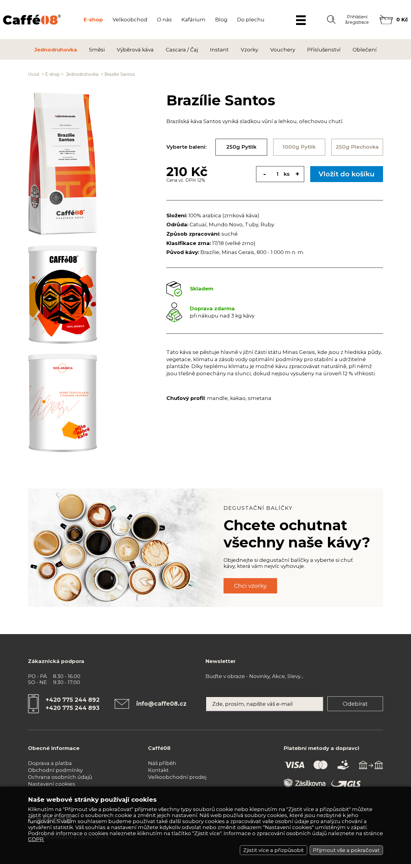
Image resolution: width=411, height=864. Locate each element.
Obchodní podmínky (55, 770)
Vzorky (249, 50)
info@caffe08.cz (161, 703)
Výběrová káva (135, 50)
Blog (221, 20)
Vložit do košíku (347, 174)
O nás (164, 20)
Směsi (97, 50)
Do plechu (250, 20)
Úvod (33, 74)
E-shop (93, 20)
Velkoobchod (130, 20)
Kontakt (158, 770)
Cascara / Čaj (182, 50)
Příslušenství (324, 50)
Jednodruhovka (55, 50)
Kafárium (193, 20)
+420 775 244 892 (72, 699)
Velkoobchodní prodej (177, 777)
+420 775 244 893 (72, 708)
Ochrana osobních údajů (60, 777)
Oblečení (365, 50)
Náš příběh (162, 763)
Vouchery (282, 50)
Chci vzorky (250, 585)
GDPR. (36, 839)
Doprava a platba (50, 763)
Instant (219, 50)
